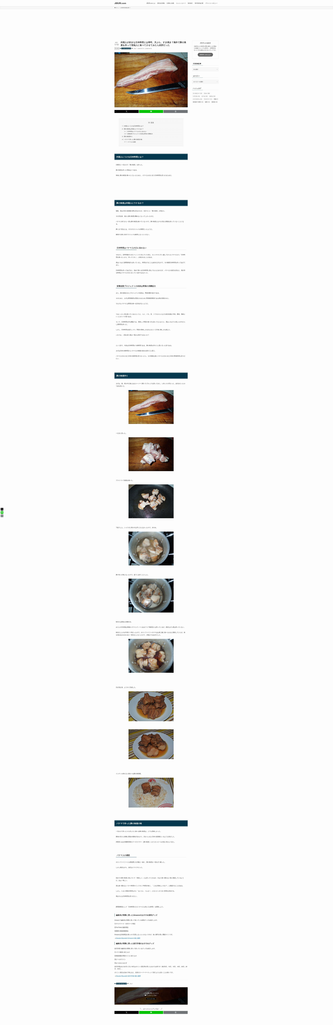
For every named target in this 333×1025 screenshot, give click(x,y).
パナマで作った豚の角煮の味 (133, 139)
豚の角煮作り (128, 136)
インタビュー (197, 93)
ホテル (212, 96)
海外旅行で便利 (198, 102)
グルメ (135, 48)
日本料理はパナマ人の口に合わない (137, 131)
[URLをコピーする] (175, 111)
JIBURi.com (120, 3)
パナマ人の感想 (131, 142)
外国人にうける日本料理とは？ (134, 126)
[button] (126, 111)
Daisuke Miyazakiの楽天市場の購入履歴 (128, 976)
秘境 (207, 102)
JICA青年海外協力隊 (126, 48)
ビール (204, 96)
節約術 (214, 102)
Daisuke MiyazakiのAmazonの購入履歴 (128, 938)
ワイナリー (208, 99)
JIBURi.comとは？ (205, 55)
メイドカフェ (197, 99)
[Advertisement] (166, 22)
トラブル (196, 96)
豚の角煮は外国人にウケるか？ (134, 129)
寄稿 (216, 99)
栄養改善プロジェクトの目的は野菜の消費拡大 (140, 134)
